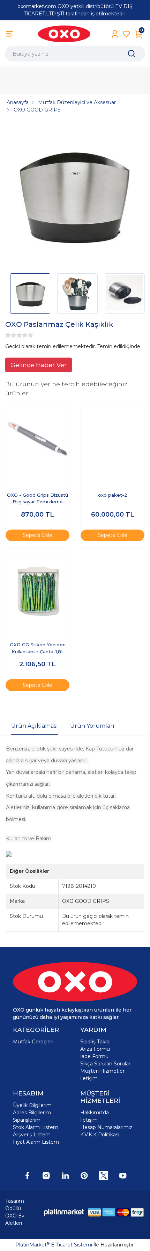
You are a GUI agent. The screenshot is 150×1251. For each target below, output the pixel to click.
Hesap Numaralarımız (106, 1127)
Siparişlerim (26, 1120)
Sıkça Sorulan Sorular (105, 1064)
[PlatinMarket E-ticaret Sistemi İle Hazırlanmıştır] (64, 1212)
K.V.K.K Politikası (99, 1134)
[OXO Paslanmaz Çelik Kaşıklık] (75, 196)
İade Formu (94, 1056)
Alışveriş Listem (32, 1134)
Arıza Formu (95, 1049)
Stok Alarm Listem (35, 1127)
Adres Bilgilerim (32, 1112)
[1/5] (8, 335)
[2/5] (10, 335)
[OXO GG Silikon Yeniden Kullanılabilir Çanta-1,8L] (37, 590)
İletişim (89, 1078)
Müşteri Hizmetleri (103, 1071)
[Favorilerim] (126, 34)
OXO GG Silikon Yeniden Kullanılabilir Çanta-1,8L (38, 648)
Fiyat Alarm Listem (36, 1142)
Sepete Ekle (37, 535)
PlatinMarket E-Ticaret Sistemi (53, 1245)
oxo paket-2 (112, 495)
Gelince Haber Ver (38, 364)
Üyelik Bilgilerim (32, 1105)
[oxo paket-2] (112, 440)
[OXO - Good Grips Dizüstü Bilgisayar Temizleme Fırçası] (37, 440)
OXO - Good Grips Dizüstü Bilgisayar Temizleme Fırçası (37, 499)
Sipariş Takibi (95, 1041)
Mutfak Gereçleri (33, 1041)
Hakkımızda (94, 1112)
